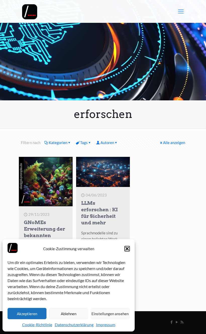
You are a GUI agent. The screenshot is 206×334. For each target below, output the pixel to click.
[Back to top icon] (182, 323)
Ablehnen (68, 313)
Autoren (107, 142)
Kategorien (58, 142)
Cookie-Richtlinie (37, 324)
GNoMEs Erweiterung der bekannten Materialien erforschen (44, 235)
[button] (127, 248)
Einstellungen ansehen (110, 313)
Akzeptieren (27, 313)
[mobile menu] (181, 11)
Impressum (105, 324)
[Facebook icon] (171, 322)
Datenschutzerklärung (74, 324)
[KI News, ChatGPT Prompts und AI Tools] (29, 11)
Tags (84, 142)
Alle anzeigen (174, 142)
